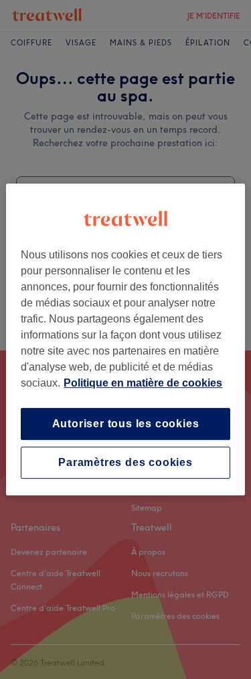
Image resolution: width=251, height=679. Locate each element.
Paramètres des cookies (125, 462)
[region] (125, 340)
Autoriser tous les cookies (125, 423)
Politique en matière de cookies (143, 383)
